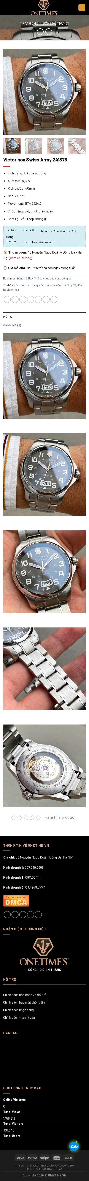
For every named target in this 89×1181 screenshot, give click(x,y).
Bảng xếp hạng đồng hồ (57, 1165)
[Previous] (10, 91)
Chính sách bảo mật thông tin (24, 1002)
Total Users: (12, 1136)
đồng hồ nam (47, 285)
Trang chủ (29, 23)
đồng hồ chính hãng (26, 285)
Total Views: (12, 1112)
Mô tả (7, 316)
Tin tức (19, 1165)
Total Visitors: (14, 1123)
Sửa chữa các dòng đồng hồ (55, 278)
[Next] (79, 91)
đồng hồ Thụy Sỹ (66, 285)
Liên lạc (32, 1165)
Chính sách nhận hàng (18, 1010)
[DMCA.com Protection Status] (16, 900)
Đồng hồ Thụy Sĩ (56, 23)
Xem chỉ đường (20, 258)
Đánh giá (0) (12, 325)
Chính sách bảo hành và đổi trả (24, 995)
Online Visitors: (15, 1099)
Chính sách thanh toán (19, 1017)
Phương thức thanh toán (45, 1168)
